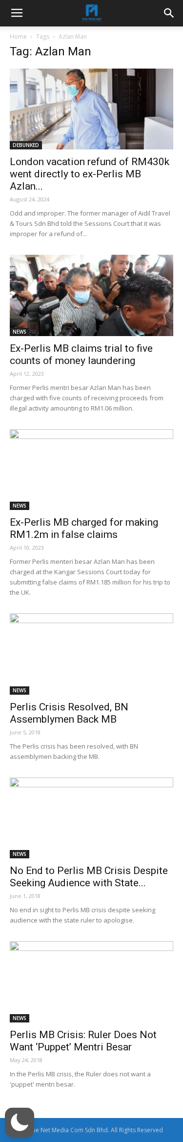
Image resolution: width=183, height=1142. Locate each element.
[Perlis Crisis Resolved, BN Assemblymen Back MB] (91, 653)
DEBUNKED (26, 145)
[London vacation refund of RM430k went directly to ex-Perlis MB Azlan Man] (91, 109)
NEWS (19, 331)
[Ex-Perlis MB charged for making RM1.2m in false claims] (91, 469)
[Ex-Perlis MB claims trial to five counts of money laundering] (91, 295)
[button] (19, 1122)
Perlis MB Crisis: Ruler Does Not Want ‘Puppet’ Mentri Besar (83, 1041)
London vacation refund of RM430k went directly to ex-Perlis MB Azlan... (89, 174)
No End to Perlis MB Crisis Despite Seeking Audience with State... (89, 877)
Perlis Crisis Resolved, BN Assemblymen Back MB (69, 713)
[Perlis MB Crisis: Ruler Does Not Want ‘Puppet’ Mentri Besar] (91, 981)
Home (18, 36)
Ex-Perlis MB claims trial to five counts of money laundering (81, 354)
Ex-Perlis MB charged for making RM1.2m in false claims (84, 528)
